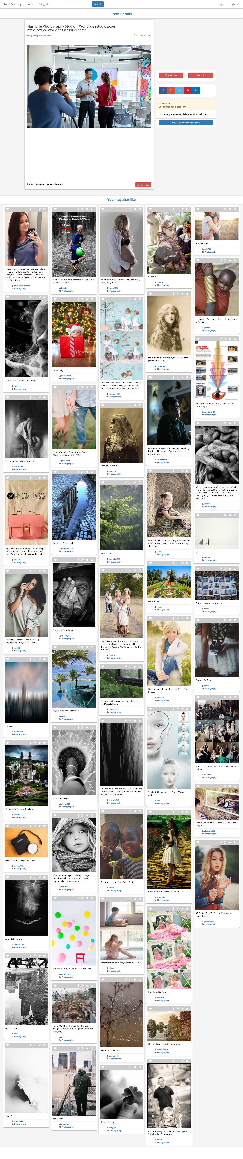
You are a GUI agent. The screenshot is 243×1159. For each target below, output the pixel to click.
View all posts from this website (186, 122)
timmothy (18, 466)
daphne (207, 774)
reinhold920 (114, 394)
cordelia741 (162, 459)
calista (112, 655)
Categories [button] (44, 4)
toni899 (64, 886)
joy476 (207, 327)
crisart (17, 814)
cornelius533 (114, 559)
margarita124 (67, 548)
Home (29, 4)
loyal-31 (17, 559)
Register (233, 4)
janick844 (65, 460)
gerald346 (161, 366)
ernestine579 (162, 1049)
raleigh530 (113, 288)
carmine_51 (114, 1056)
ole (62, 1037)
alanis (206, 608)
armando (161, 897)
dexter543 (18, 1121)
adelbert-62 (209, 412)
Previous (172, 75)
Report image (143, 184)
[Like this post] (7, 209)
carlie (159, 551)
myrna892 (18, 866)
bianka (64, 288)
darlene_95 (114, 709)
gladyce (17, 386)
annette (112, 471)
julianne (160, 697)
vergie (207, 503)
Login (221, 4)
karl (158, 800)
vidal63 (17, 648)
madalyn (65, 1124)
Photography (20, 288)
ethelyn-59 (18, 731)
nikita (206, 685)
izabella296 (19, 944)
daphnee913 (66, 974)
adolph (207, 557)
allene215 (65, 804)
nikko (111, 968)
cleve (16, 1033)
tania (111, 887)
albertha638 (209, 831)
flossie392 (161, 997)
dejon (159, 1139)
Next (200, 75)
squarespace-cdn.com (40, 35)
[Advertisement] (89, 152)
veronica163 (66, 375)
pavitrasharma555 (22, 285)
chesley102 (66, 635)
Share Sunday (11, 4)
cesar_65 (160, 282)
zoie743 (207, 249)
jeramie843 (114, 800)
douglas (112, 1127)
